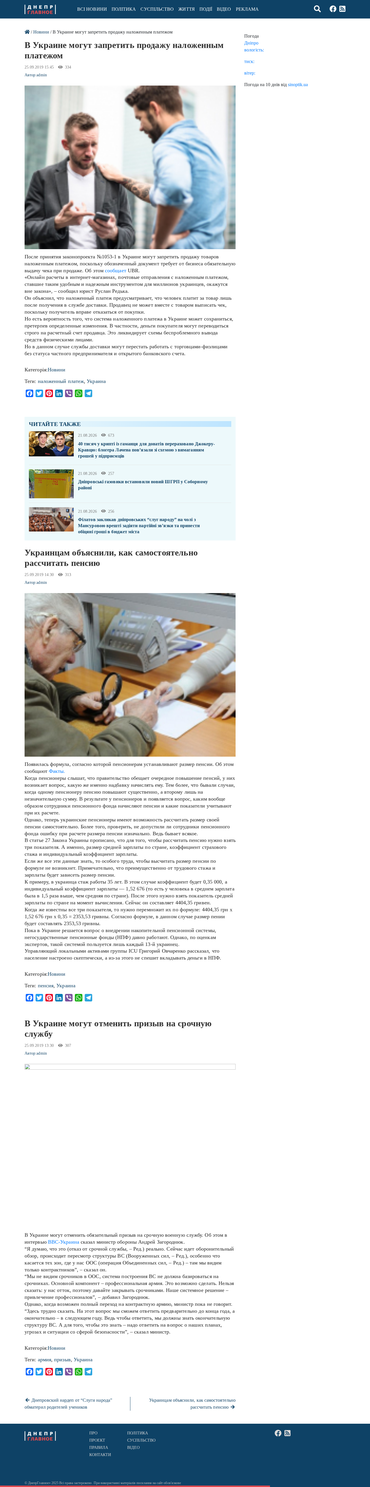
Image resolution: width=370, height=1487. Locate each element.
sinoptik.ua (298, 84)
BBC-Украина (63, 1242)
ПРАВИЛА (98, 1447)
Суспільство (157, 9)
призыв (62, 1359)
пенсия (46, 985)
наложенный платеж (61, 381)
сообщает (115, 270)
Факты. (56, 771)
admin (41, 75)
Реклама (247, 9)
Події (205, 9)
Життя (186, 9)
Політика (124, 9)
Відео (224, 9)
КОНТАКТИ (100, 1455)
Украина (96, 381)
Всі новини (92, 9)
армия (44, 1359)
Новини (41, 31)
